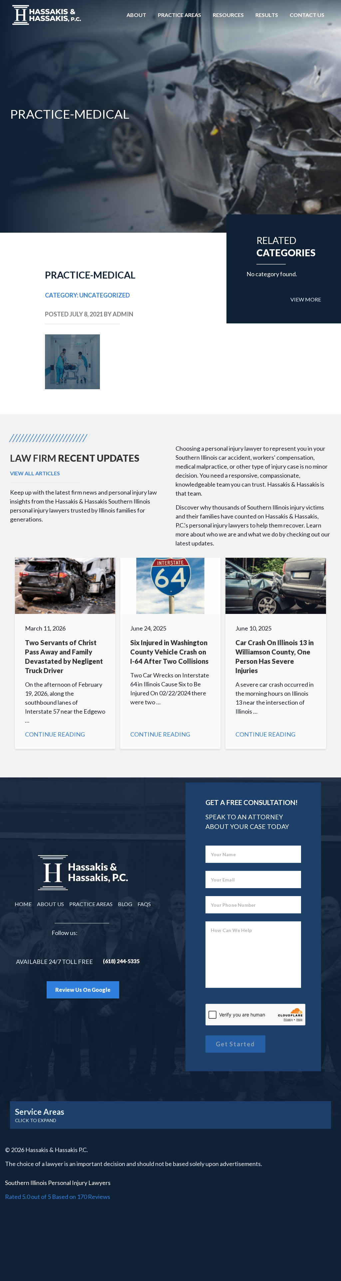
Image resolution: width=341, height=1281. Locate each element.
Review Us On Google (83, 990)
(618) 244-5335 (121, 961)
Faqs (144, 904)
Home (23, 904)
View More (305, 299)
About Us (50, 904)
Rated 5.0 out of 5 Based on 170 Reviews (57, 1196)
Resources (228, 15)
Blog (125, 904)
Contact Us (307, 15)
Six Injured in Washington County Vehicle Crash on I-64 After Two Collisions (170, 653)
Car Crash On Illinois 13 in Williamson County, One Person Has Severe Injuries (275, 653)
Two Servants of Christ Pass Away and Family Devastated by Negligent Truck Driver (65, 653)
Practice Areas (179, 15)
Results (266, 15)
